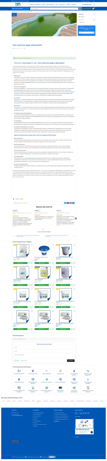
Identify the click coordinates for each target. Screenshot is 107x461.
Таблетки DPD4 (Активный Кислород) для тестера (65, 324)
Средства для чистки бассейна (61, 417)
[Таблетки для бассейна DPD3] (22, 316)
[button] (13, 218)
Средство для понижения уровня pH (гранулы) (64, 258)
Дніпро (20, 401)
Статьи (14, 13)
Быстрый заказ (29, 263)
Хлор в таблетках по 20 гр (41, 302)
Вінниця (52, 401)
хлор (32, 90)
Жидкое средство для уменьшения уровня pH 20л (64, 280)
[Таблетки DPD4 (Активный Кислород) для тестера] (65, 316)
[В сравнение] (31, 263)
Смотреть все (56, 421)
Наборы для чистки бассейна (61, 414)
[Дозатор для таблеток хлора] (44, 250)
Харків (8, 401)
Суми (101, 401)
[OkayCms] (55, 457)
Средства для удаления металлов (61, 419)
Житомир (95, 401)
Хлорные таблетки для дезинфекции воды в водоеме (21, 280)
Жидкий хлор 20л (39, 280)
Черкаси (72, 401)
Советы (14, 15)
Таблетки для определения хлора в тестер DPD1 (43, 324)
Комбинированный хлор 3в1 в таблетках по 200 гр (65, 302)
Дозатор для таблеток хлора (41, 258)
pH (19, 95)
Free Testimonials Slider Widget (44, 231)
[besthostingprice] (78, 413)
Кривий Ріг (39, 401)
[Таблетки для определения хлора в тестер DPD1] (44, 316)
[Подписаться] (93, 32)
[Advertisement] (34, 40)
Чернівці (89, 401)
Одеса (14, 401)
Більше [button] (14, 226)
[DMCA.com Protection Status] (15, 441)
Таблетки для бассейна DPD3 (20, 324)
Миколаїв (46, 401)
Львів (33, 401)
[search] (79, 9)
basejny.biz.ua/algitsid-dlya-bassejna (41, 212)
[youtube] (81, 413)
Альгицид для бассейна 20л (19, 258)
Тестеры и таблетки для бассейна (61, 416)
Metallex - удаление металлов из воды (22, 302)
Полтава (66, 401)
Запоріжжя (26, 401)
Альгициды (17, 99)
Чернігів (59, 401)
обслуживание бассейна (31, 158)
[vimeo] (88, 413)
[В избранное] (31, 245)
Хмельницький (80, 401)
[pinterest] (76, 413)
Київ (3, 401)
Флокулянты (17, 107)
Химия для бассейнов (59, 412)
